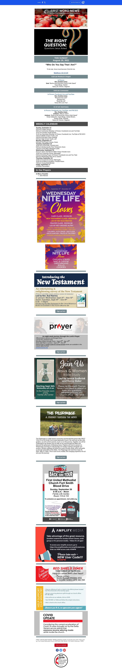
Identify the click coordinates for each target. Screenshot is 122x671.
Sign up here (61, 311)
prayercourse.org (42, 347)
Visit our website (61, 645)
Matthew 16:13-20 (61, 73)
